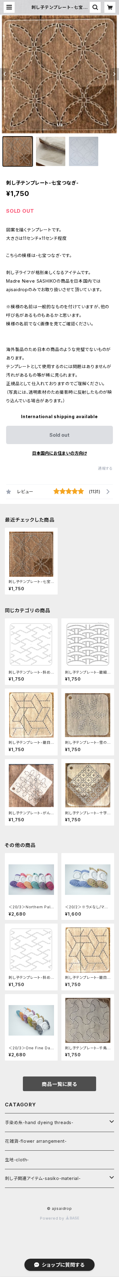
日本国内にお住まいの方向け (59, 453)
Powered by (53, 1218)
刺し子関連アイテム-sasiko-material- (43, 1178)
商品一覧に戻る (59, 1084)
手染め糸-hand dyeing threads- (39, 1122)
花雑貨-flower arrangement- (36, 1141)
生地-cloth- (17, 1159)
